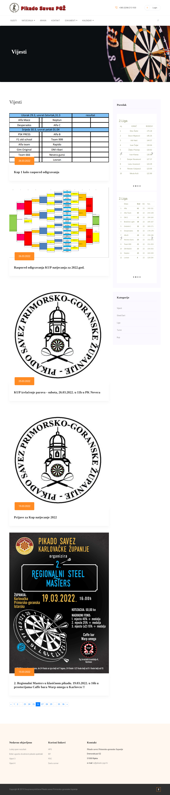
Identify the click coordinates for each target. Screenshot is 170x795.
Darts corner (53, 763)
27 (42, 704)
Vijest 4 (12, 763)
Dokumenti (70, 21)
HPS (50, 749)
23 (25, 704)
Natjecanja (27, 21)
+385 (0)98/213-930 (127, 8)
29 (51, 704)
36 (63, 704)
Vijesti (13, 21)
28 (47, 704)
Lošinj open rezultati (17, 749)
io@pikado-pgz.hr (100, 763)
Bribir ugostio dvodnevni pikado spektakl (26, 754)
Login (155, 8)
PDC (50, 759)
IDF (49, 754)
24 (29, 704)
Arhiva (43, 21)
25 (34, 704)
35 (59, 704)
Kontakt (55, 21)
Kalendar (87, 21)
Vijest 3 (12, 759)
